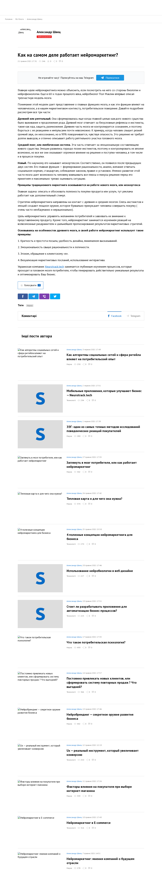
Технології (71, 400)
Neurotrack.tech (54, 266)
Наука (29, 305)
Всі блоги (20, 19)
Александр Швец (34, 19)
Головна (8, 19)
